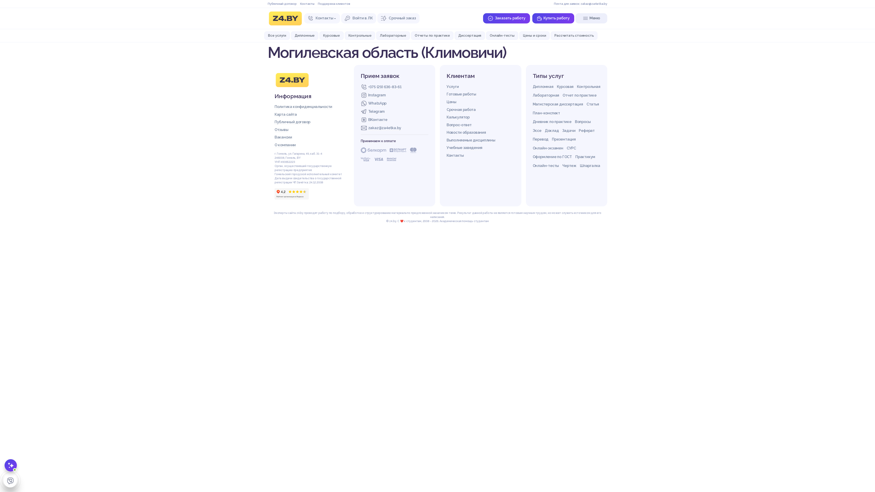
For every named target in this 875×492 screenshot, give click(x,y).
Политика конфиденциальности (303, 107)
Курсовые (331, 35)
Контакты (307, 3)
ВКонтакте (377, 120)
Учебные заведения (464, 148)
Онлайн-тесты (502, 35)
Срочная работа (461, 110)
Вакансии (283, 137)
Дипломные (305, 35)
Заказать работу (510, 18)
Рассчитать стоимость (574, 35)
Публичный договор (282, 3)
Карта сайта (286, 114)
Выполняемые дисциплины (471, 140)
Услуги (453, 87)
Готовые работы (461, 94)
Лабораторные (393, 35)
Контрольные (360, 35)
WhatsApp (377, 103)
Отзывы (281, 130)
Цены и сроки (534, 35)
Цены (451, 102)
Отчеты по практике (432, 35)
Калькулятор (458, 117)
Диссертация (469, 35)
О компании (285, 145)
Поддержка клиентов (334, 3)
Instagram (377, 95)
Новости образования (466, 132)
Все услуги (277, 35)
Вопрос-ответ (459, 125)
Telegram (376, 111)
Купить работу (556, 18)
